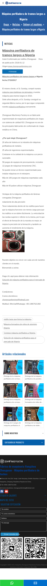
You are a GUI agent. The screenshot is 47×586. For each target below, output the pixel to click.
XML (35, 567)
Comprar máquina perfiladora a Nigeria (19, 333)
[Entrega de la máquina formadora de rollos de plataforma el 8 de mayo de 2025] (34, 390)
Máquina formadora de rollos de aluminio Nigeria (20, 326)
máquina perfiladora (17, 107)
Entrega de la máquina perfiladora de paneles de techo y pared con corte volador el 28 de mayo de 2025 (33, 377)
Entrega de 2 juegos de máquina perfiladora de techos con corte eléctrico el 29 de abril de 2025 (12, 424)
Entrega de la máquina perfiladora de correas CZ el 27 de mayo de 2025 (12, 401)
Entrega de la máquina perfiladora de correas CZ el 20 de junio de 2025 (12, 377)
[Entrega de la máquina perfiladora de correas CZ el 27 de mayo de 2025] (12, 390)
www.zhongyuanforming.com (20, 66)
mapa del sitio (28, 567)
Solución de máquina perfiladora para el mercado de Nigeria (20, 340)
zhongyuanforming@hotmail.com (15, 300)
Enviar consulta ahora (11, 534)
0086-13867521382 (10, 485)
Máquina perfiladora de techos (19, 472)
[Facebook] (2, 491)
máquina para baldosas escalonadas (17, 92)
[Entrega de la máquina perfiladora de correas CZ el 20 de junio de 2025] (12, 367)
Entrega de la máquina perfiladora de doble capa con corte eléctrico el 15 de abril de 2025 (33, 424)
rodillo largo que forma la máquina (17, 319)
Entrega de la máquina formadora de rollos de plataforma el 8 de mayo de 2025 (34, 401)
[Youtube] (6, 491)
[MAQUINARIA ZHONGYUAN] (11, 461)
